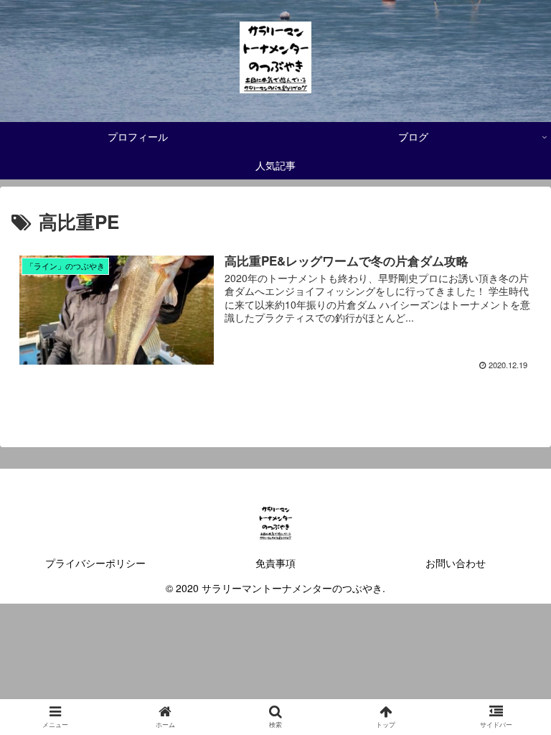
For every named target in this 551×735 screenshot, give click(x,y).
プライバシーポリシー (95, 563)
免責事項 (275, 563)
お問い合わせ (455, 563)
